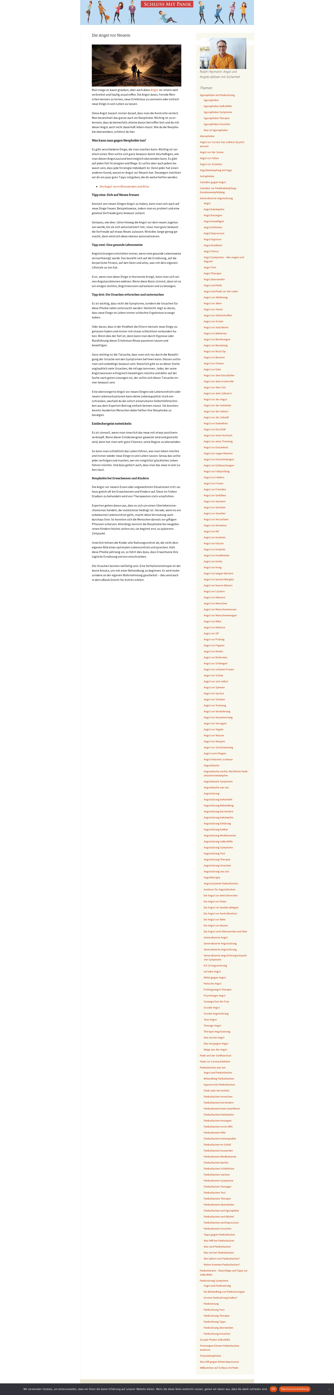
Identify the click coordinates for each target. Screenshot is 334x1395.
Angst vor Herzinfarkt (216, 519)
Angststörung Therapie (217, 859)
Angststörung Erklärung (217, 823)
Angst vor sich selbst (216, 681)
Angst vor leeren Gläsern (218, 585)
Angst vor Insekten (215, 537)
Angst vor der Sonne (212, 152)
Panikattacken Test (215, 1192)
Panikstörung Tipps (215, 1321)
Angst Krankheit (213, 245)
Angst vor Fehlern (214, 477)
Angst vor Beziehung (216, 345)
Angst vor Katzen (214, 543)
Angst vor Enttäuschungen (219, 465)
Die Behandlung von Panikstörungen (224, 1291)
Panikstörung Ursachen (217, 1333)
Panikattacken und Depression (221, 1222)
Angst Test (210, 267)
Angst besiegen (213, 215)
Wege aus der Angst (215, 1049)
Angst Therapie (212, 273)
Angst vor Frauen (213, 483)
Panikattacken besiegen (218, 1120)
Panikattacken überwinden (219, 1204)
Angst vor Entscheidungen (219, 459)
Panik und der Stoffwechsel (215, 1055)
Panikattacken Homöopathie (220, 1138)
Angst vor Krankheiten (216, 555)
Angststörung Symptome (218, 847)
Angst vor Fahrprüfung (217, 471)
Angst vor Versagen (215, 723)
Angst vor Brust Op (215, 351)
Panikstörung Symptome (214, 1280)
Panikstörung (211, 1303)
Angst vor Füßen (209, 158)
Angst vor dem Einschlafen (219, 375)
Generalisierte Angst (216, 937)
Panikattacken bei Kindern (219, 1102)
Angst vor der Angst (215, 399)
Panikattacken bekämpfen (219, 1114)
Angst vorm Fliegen (215, 753)
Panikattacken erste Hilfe (218, 1126)
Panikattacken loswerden (218, 1150)
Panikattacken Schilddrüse (219, 1168)
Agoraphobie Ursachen (217, 124)
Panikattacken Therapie (217, 1198)
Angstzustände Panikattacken (221, 883)
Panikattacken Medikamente (220, 1156)
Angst (154, 90)
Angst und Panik (213, 285)
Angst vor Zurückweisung (218, 747)
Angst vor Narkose (214, 627)
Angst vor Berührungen (217, 339)
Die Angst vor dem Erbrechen (221, 895)
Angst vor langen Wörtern (218, 573)
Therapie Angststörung (217, 1031)
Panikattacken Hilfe (215, 1132)
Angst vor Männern (214, 597)
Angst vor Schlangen (215, 663)
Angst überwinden (214, 279)
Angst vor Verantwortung (218, 717)
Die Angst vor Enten (215, 901)
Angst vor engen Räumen (218, 453)
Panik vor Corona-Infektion (215, 1061)
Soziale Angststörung (216, 1013)
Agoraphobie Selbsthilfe (218, 106)
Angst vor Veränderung (217, 711)
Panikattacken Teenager (218, 1186)
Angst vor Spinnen (214, 687)
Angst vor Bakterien (215, 333)
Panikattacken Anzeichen (218, 1096)
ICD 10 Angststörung (215, 965)
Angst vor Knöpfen (214, 549)
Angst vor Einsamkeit (216, 447)
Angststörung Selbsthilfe (218, 841)
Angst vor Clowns (214, 363)
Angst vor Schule (213, 675)
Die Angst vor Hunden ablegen (221, 907)
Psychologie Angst (214, 995)
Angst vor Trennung (215, 705)
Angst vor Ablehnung (216, 297)
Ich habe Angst (212, 971)
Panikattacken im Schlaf (217, 1144)
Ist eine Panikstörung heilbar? (221, 1297)
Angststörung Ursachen (217, 865)
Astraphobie (207, 176)
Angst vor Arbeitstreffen (218, 315)
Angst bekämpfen (214, 209)
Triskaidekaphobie (210, 1355)
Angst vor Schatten (211, 164)
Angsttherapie (212, 877)
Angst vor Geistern (215, 501)
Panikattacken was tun (213, 1067)
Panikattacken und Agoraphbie (221, 1210)
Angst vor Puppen (214, 645)
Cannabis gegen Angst (213, 182)
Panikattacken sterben (217, 1174)
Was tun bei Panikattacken (219, 1252)
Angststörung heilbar (216, 829)
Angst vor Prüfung (214, 639)
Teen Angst (210, 1019)
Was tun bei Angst (214, 1037)
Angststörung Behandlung (219, 805)
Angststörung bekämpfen (218, 817)
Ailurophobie (207, 136)
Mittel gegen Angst (215, 977)
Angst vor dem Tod (215, 387)
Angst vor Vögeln (213, 729)
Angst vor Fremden (215, 489)
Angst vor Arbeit (213, 309)
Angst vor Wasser (214, 735)
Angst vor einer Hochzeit (218, 435)
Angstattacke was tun (216, 787)
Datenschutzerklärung (295, 1389)
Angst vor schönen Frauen (219, 669)
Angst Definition (213, 227)
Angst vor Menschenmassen (220, 609)
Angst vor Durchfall (215, 429)
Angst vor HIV (211, 531)
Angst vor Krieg (213, 567)
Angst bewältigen (214, 221)
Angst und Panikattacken (218, 1072)
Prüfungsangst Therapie (218, 989)
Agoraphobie (211, 100)
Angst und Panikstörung (217, 1285)
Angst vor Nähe (212, 621)
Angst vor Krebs (213, 561)
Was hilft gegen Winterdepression (219, 1361)
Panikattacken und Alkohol (219, 1216)
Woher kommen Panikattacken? (222, 1264)
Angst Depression (214, 233)
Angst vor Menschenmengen (220, 615)
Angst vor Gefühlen (215, 495)
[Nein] (329, 1389)
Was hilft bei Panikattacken (219, 1240)
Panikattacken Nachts (216, 1162)
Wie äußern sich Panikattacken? (222, 1258)
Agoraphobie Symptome (218, 112)
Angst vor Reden (213, 651)
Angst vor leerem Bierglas (219, 579)
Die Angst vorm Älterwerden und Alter (124, 186)
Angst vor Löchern (214, 591)
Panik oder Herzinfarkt (216, 1090)
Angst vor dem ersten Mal (218, 381)
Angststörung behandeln (218, 799)
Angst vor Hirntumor (215, 525)
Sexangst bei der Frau (216, 1001)
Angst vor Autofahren (216, 327)
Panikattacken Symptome (218, 1180)
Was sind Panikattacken (217, 1246)
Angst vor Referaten (215, 657)
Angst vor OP (211, 633)
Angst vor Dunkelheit (216, 423)
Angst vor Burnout (214, 357)
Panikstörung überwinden (218, 1327)
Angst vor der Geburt (216, 411)
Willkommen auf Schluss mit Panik (219, 1367)
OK (273, 1389)
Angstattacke (211, 765)
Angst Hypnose (212, 239)
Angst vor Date (212, 369)
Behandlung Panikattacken (219, 1078)
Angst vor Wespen (214, 741)
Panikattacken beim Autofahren (222, 1108)
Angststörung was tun (216, 871)
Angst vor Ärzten (213, 321)
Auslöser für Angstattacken (219, 889)
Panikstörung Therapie (217, 1315)
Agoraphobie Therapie (217, 118)
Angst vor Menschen (215, 603)
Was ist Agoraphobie (216, 130)
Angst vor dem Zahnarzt (218, 393)
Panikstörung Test (214, 1309)
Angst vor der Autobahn (217, 405)
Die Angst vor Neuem (216, 925)
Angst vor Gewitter (215, 507)
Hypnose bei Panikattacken (219, 1084)
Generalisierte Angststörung (216, 198)
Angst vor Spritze (214, 693)
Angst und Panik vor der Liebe (221, 291)
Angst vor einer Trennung (218, 441)
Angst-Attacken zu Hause (218, 759)
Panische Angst (212, 983)
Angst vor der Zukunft (216, 417)
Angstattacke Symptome (218, 781)
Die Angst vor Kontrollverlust (220, 913)
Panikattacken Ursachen (217, 1228)
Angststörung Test (214, 853)
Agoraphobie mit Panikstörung (217, 95)
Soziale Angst (212, 1007)
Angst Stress (211, 251)
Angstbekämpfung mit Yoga (216, 170)
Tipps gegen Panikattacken (219, 1234)
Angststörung (212, 793)
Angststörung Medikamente (220, 835)
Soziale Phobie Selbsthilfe (215, 1339)
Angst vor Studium (214, 699)
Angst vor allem (213, 303)
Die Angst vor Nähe (215, 919)
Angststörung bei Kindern (218, 811)
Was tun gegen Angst (216, 1043)
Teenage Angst (212, 1025)
